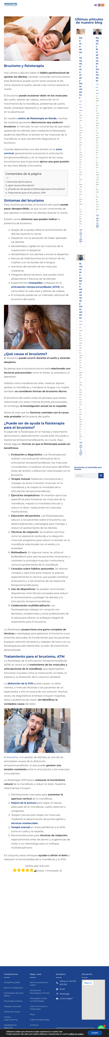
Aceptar (95, 1033)
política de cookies (76, 1034)
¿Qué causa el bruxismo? (21, 185)
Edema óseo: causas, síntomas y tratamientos (80, 68)
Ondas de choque (12, 1012)
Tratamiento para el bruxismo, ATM (27, 192)
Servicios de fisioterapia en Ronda (39, 991)
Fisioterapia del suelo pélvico (14, 994)
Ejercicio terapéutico (13, 988)
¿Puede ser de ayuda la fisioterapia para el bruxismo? (36, 189)
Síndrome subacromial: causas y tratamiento (80, 290)
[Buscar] (101, 475)
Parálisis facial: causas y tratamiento (97, 59)
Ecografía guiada (12, 982)
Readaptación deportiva (10, 1026)
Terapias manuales (12, 1006)
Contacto (34, 1025)
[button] (95, 5)
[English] (99, 5)
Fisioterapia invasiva (13, 1001)
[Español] (103, 5)
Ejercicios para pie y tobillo (39, 983)
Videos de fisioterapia (40, 1020)
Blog (32, 1014)
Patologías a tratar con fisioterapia (38, 999)
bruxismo (12, 757)
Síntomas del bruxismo (19, 181)
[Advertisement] (37, 899)
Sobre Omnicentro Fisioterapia (38, 1007)
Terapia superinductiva (11, 1018)
